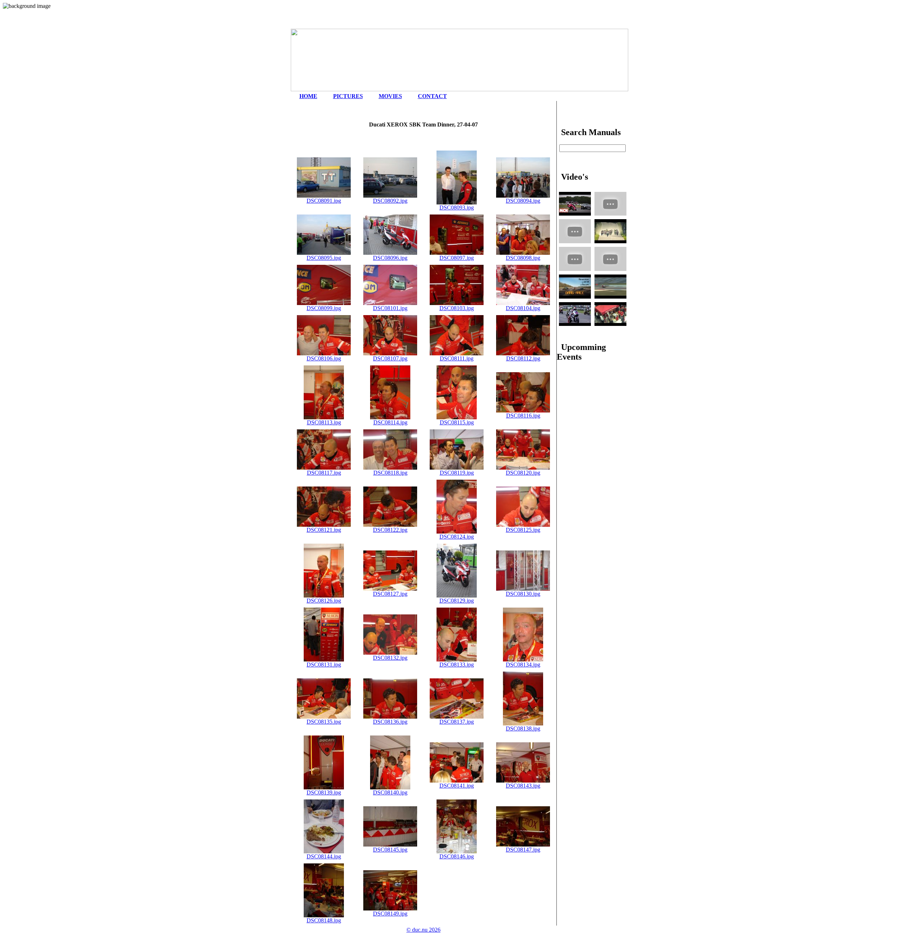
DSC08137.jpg (456, 722)
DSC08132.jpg (390, 658)
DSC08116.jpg (523, 415)
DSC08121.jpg (324, 530)
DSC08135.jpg (324, 722)
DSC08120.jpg (523, 473)
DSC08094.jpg (523, 201)
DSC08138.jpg (523, 728)
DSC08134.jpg (523, 664)
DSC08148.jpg (324, 920)
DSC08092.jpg (390, 201)
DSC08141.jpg (456, 786)
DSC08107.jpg (390, 358)
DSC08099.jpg (324, 308)
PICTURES (348, 96)
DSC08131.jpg (324, 664)
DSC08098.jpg (523, 258)
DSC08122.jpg (390, 530)
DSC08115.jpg (457, 422)
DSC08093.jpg (456, 207)
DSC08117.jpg (324, 473)
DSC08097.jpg (456, 258)
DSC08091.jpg (324, 201)
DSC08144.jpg (324, 856)
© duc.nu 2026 (423, 930)
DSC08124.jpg (456, 537)
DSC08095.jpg (324, 258)
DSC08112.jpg (523, 358)
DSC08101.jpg (390, 308)
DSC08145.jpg (390, 850)
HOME (308, 96)
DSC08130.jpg (523, 594)
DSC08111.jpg (457, 358)
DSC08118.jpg (390, 473)
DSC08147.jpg (523, 850)
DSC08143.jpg (523, 786)
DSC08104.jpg (523, 308)
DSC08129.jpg (456, 601)
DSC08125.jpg (523, 530)
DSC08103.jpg (456, 308)
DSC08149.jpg (390, 913)
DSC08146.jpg (456, 856)
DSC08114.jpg (390, 422)
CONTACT (432, 96)
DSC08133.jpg (456, 664)
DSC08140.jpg (390, 792)
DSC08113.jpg (324, 422)
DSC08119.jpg (457, 473)
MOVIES (390, 96)
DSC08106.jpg (324, 358)
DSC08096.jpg (390, 258)
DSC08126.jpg (324, 601)
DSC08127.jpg (390, 594)
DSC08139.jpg (324, 792)
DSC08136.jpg (390, 722)
